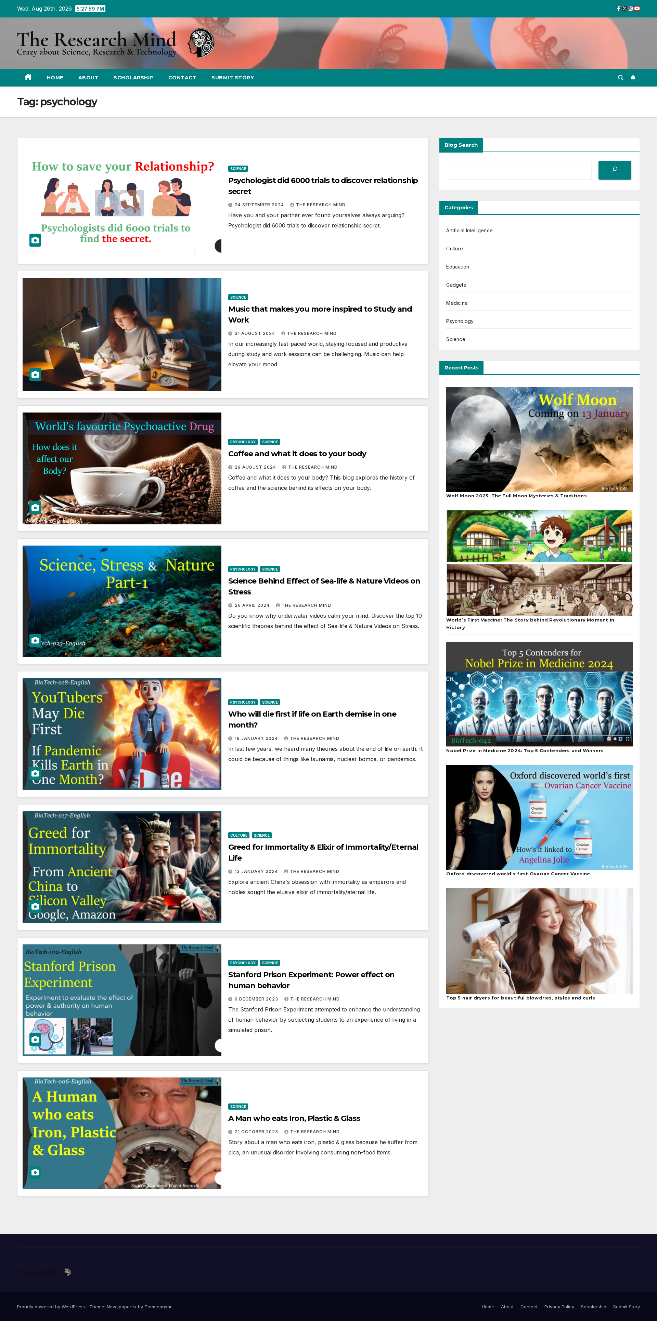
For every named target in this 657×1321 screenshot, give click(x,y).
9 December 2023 (257, 999)
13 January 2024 (257, 871)
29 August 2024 (256, 467)
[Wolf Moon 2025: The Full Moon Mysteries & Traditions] (539, 439)
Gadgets (456, 285)
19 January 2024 (257, 738)
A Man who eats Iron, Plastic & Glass (294, 1118)
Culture (238, 835)
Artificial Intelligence (469, 230)
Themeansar (157, 1306)
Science (238, 169)
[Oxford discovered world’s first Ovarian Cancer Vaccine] (539, 817)
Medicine (457, 303)
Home (55, 78)
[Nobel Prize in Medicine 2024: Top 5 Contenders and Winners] (539, 694)
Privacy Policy (559, 1306)
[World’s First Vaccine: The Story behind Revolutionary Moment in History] (539, 563)
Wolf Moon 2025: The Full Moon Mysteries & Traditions (516, 495)
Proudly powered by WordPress (51, 1306)
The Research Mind (321, 204)
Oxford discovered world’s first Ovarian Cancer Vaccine (518, 873)
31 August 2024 (255, 333)
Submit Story (232, 78)
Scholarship (133, 78)
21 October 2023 (257, 1131)
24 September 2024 (260, 204)
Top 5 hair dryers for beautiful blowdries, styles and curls (520, 997)
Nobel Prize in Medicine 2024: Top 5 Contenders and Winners (525, 750)
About (88, 78)
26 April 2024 (253, 605)
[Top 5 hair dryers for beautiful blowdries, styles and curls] (539, 941)
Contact (182, 78)
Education (457, 267)
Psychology (243, 442)
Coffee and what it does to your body (297, 453)
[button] (620, 77)
